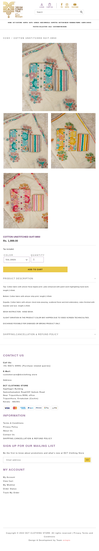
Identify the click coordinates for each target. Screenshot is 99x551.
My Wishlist (9, 485)
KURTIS (25, 22)
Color (8, 255)
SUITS (31, 22)
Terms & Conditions (13, 423)
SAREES (36, 22)
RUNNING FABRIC (74, 22)
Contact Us (9, 435)
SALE (50, 26)
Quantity (38, 255)
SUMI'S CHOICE (86, 22)
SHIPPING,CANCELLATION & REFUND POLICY (31, 334)
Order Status (10, 489)
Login (41, 5)
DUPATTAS (54, 22)
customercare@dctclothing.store (20, 375)
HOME (10, 22)
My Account (9, 477)
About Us (8, 431)
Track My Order (11, 493)
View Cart (8, 481)
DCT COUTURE (17, 22)
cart (50, 5)
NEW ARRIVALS (45, 22)
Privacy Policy (10, 427)
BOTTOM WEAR (63, 22)
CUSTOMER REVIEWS (60, 26)
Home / (8, 38)
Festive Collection (40, 26)
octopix (66, 540)
